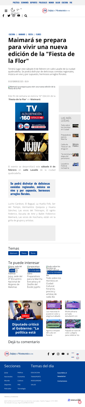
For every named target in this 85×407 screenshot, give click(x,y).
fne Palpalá (70, 325)
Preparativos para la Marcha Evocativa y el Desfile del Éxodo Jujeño (66, 140)
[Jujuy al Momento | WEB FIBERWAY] (77, 354)
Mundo (51, 2)
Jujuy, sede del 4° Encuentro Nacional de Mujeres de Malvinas (15, 281)
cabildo (12, 270)
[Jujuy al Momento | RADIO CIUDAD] (77, 358)
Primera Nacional (53, 325)
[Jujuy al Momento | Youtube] (18, 15)
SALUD (33, 385)
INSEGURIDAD (36, 381)
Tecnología (22, 389)
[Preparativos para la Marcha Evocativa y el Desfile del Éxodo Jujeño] (35, 273)
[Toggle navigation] (6, 10)
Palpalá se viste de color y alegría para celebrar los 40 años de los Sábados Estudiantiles (72, 336)
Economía (25, 2)
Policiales (43, 2)
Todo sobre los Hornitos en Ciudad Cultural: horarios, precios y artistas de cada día (53, 287)
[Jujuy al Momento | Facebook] (4, 15)
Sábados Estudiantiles (71, 305)
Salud (57, 2)
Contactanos (62, 381)
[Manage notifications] (80, 402)
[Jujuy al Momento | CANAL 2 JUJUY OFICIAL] (68, 354)
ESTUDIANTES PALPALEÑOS (52, 305)
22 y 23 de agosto (34, 270)
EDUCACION (35, 372)
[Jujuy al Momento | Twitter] (9, 15)
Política (16, 2)
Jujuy (6, 372)
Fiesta (24, 253)
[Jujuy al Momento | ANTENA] (72, 354)
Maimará (13, 253)
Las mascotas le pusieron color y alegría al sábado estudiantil (53, 315)
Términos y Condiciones (11, 396)
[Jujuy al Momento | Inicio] (78, 365)
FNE (71, 2)
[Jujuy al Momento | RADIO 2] (72, 358)
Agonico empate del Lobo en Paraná (53, 332)
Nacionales (8, 377)
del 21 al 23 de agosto (55, 272)
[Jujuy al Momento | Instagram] (13, 15)
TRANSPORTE (36, 377)
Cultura (65, 2)
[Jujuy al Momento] (18, 355)
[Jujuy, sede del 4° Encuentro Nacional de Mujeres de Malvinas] (16, 273)
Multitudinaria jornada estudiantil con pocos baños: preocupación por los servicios (72, 317)
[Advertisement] (31, 233)
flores (33, 253)
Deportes (33, 2)
